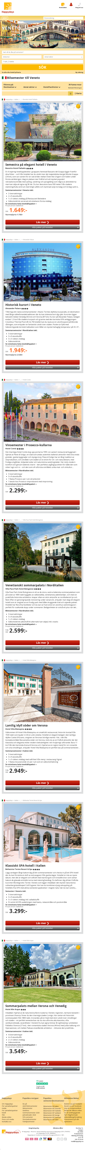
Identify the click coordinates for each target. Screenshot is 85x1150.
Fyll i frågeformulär (71, 1115)
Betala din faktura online (73, 1110)
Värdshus (26, 1110)
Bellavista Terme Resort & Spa (32, 800)
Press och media (8, 1119)
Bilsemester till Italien (51, 1106)
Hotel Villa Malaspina (29, 660)
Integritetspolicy (34, 1128)
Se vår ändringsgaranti (72, 1113)
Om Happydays (7, 1104)
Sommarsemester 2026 (31, 1113)
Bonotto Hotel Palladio (30, 99)
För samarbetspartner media (10, 1107)
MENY (5, 18)
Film (3, 1115)
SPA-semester (28, 1117)
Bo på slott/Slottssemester (30, 1105)
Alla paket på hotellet (42, 227)
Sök (42, 67)
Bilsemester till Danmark (52, 1117)
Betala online (6, 1117)
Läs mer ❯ (42, 222)
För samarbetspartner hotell (10, 1111)
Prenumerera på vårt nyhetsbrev (71, 1120)
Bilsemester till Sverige (51, 1115)
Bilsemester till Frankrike (52, 1111)
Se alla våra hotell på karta (11, 72)
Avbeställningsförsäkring (73, 1117)
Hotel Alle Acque (28, 941)
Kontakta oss (6, 1122)
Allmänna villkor (58, 1128)
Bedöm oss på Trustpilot (73, 1104)
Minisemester (27, 1108)
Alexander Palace (28, 240)
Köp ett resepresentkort (72, 1108)
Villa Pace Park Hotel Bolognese (33, 520)
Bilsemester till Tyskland (52, 1113)
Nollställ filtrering (74, 88)
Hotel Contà (27, 380)
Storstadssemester (29, 1119)
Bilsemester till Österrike (52, 1108)
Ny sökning (79, 72)
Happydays (9, 99)
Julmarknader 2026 (29, 1115)
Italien (16, 99)
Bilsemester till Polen (50, 1120)
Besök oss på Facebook (72, 1106)
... (20, 99)
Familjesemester (29, 1122)
